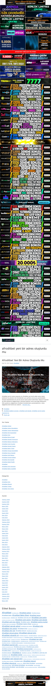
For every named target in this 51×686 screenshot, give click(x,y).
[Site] (25, 87)
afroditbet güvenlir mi (23, 635)
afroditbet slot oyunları (15, 650)
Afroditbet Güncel (21, 630)
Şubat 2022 (5, 580)
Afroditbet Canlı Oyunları (8, 444)
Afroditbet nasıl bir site (10, 645)
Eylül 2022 (5, 565)
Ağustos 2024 (5, 520)
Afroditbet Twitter (6, 486)
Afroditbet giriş (38, 626)
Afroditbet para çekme (32, 647)
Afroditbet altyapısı (36, 613)
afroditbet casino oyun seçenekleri (9, 624)
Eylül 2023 (5, 544)
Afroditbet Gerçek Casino (9, 446)
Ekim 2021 (4, 589)
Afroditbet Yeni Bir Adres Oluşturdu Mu (23, 360)
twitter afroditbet (41, 667)
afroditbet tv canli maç (27, 652)
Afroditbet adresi (25, 613)
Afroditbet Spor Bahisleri (25, 650)
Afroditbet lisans (6, 641)
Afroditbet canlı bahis (39, 617)
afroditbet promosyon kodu (9, 648)
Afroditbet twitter (16, 655)
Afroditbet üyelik (18, 661)
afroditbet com (35, 624)
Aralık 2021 (5, 585)
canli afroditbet (39, 663)
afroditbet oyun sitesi (33, 645)
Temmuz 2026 (6, 499)
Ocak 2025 (5, 511)
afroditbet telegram (7, 652)
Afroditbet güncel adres (32, 630)
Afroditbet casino (25, 622)
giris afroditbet (29, 665)
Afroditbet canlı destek (39, 620)
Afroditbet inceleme (28, 637)
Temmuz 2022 (6, 569)
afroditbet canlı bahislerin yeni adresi (8, 620)
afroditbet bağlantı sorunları (11, 411)
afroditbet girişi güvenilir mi (32, 628)
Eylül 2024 (5, 517)
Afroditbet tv (16, 652)
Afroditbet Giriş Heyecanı (9, 466)
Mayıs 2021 (5, 601)
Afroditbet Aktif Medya (8, 455)
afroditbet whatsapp (15, 656)
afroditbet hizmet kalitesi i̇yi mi (18, 637)
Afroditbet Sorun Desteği (8, 453)
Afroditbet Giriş (6, 435)
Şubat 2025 (5, 508)
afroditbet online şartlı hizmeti (23, 645)
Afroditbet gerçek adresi (11, 626)
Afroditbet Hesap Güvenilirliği (10, 450)
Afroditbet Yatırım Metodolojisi (10, 430)
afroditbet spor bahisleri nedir (36, 650)
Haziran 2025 (5, 504)
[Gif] (25, 142)
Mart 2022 (5, 578)
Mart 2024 (5, 531)
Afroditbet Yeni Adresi (8, 488)
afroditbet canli (14, 617)
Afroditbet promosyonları (25, 649)
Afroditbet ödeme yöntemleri (8, 661)
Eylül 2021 (4, 592)
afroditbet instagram (38, 637)
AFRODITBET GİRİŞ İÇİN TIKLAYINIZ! (25, 51)
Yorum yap (6, 415)
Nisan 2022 (5, 576)
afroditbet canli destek (25, 411)
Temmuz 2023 (6, 549)
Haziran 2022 (5, 571)
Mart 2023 (5, 558)
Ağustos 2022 (5, 567)
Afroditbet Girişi (22, 628)
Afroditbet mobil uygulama (17, 642)
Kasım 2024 (5, 513)
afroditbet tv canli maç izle (39, 652)
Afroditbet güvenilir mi (10, 635)
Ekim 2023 (5, 542)
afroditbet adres (15, 613)
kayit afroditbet (20, 667)
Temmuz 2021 (5, 596)
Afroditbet (6, 409)
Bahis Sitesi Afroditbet (29, 663)
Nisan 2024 (5, 529)
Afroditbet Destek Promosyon (10, 439)
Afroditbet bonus (35, 615)
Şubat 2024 (5, 533)
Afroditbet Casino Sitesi (23, 624)
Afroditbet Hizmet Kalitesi (9, 457)
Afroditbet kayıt (24, 639)
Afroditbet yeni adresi (32, 656)
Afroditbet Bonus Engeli (8, 437)
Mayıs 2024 (5, 526)
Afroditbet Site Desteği (8, 459)
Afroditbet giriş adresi (9, 628)
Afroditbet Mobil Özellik (8, 462)
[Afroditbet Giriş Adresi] (8, 340)
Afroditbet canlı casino (23, 620)
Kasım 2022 (5, 560)
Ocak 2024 (5, 535)
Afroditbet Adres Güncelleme (10, 428)
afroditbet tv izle (6, 655)
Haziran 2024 (5, 524)
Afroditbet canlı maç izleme (11, 622)
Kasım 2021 (5, 587)
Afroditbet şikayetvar (9, 663)
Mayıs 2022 (5, 574)
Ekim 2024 (5, 515)
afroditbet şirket (19, 663)
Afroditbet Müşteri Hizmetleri (29, 642)
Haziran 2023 (5, 551)
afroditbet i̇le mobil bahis (6, 639)
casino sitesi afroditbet (6, 665)
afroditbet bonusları (6, 617)
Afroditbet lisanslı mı (15, 641)
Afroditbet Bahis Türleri (8, 448)
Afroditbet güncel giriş (27, 633)
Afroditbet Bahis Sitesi (20, 615)
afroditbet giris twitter (26, 626)
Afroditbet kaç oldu (35, 639)
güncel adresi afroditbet (8, 667)
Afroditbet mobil (43, 641)
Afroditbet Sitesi (6, 650)
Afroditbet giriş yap (8, 630)
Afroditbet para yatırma (20, 647)
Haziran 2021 (5, 598)
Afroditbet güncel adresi (10, 633)
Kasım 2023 (5, 540)
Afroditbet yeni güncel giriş (12, 659)
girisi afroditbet (37, 665)
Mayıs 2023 (5, 553)
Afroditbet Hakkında (33, 635)
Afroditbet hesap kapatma (7, 637)
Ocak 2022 (5, 583)
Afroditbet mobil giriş (6, 642)
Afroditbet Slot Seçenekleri (9, 432)
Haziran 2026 (5, 502)
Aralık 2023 (5, 538)
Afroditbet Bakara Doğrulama (10, 441)
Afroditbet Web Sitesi (6, 656)
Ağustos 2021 (5, 594)
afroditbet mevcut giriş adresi (34, 641)
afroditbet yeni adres (23, 656)
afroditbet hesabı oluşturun (42, 635)
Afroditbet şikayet (29, 661)
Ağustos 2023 (5, 547)
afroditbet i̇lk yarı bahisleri (15, 639)
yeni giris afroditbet (6, 668)
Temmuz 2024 (6, 522)
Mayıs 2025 (5, 506)
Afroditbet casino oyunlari (39, 622)
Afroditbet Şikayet (7, 484)
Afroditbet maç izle (24, 641)
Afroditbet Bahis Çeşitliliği (9, 468)
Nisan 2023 (5, 556)
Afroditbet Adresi (6, 426)
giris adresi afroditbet (18, 665)
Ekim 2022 (5, 562)
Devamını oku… (27, 404)
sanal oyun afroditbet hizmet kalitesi (31, 667)
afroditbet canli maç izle (24, 617)
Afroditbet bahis (7, 615)
